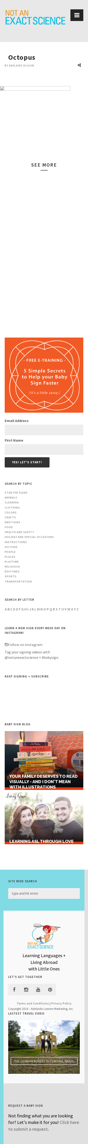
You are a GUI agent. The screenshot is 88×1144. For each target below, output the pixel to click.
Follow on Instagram (25, 644)
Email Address (17, 420)
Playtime (12, 561)
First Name (14, 440)
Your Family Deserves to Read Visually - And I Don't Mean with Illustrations (43, 781)
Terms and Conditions (33, 1003)
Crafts (10, 517)
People (10, 552)
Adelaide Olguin (21, 65)
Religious (12, 566)
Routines (12, 571)
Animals (11, 497)
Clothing (12, 507)
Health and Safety (19, 532)
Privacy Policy (61, 1003)
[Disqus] (44, 250)
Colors (11, 512)
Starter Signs (16, 492)
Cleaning (12, 502)
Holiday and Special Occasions (29, 537)
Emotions (12, 522)
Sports (11, 576)
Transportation (18, 581)
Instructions (16, 542)
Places (10, 556)
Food (9, 527)
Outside (11, 547)
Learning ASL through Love (41, 841)
